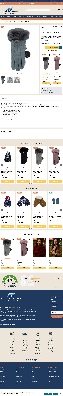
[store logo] (9, 10)
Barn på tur (18, 381)
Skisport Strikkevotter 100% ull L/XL (6, 217)
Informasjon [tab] (4, 98)
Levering (34, 369)
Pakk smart (2, 379)
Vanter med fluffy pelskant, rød (39, 261)
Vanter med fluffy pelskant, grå (46, 77)
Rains (50, 214)
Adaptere (2, 384)
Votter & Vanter (18, 21)
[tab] (17, 73)
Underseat (2, 376)
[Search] (49, 10)
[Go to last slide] (43, 69)
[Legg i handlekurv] (53, 47)
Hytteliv (17, 369)
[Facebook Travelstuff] (27, 359)
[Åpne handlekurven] (61, 10)
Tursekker (18, 379)
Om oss (33, 379)
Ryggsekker (2, 371)
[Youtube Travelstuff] (35, 359)
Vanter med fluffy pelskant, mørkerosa (57, 77)
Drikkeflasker (19, 376)
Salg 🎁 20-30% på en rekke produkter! (25, 3)
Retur (33, 371)
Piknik (17, 374)
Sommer (18, 384)
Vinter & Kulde (7, 21)
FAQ (33, 376)
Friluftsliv (18, 371)
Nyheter (51, 16)
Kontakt (33, 374)
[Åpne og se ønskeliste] (59, 10)
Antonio (18, 169)
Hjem (1, 21)
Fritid (3, 21)
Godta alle (56, 393)
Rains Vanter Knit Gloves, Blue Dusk (55, 217)
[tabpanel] (46, 69)
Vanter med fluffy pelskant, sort (21, 172)
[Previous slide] (2, 50)
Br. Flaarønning (4, 169)
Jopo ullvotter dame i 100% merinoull (38, 217)
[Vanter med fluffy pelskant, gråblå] (19, 50)
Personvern (34, 381)
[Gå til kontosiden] (56, 10)
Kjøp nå (7, 181)
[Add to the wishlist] (49, 55)
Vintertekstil (12, 21)
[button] (60, 47)
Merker (60, 16)
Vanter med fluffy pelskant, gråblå (27, 21)
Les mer (42, 38)
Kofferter (2, 369)
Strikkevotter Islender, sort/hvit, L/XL (6, 172)
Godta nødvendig (48, 393)
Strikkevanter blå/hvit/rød (20, 217)
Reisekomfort (3, 381)
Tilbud (56, 16)
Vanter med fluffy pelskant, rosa (55, 261)
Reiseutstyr (2, 374)
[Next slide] (37, 50)
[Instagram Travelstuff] (31, 359)
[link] (31, 281)
